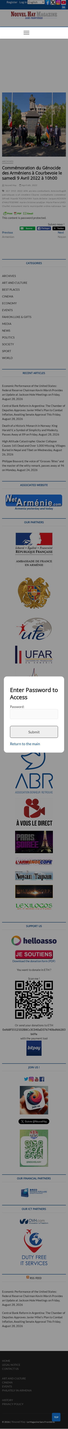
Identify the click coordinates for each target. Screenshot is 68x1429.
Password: (17, 707)
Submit (34, 732)
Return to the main (25, 744)
